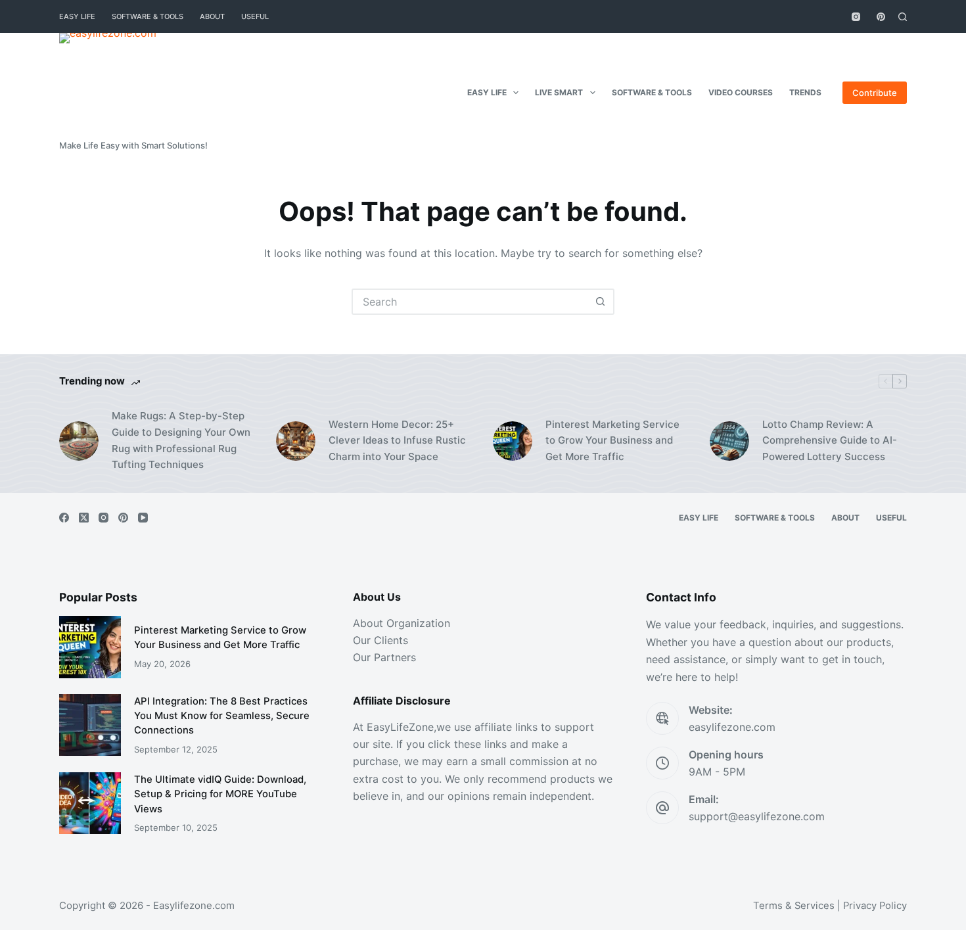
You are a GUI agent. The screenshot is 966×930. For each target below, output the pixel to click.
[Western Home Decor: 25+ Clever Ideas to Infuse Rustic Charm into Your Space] (295, 441)
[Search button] (600, 302)
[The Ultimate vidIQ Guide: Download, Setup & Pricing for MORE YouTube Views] (90, 803)
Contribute (874, 92)
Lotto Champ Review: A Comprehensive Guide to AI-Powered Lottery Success (829, 440)
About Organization (401, 623)
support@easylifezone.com (757, 816)
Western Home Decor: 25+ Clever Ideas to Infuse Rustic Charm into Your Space (397, 440)
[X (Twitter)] (84, 518)
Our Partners (384, 657)
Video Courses (740, 92)
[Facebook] (64, 518)
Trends (805, 92)
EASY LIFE (77, 16)
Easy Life (487, 92)
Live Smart (559, 92)
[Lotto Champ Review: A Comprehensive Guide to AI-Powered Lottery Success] (729, 441)
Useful (255, 16)
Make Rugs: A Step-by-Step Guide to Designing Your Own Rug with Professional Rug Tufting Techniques (181, 440)
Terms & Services (794, 906)
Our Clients (380, 640)
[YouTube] (143, 518)
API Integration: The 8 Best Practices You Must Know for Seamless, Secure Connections (222, 716)
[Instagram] (856, 16)
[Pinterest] (881, 16)
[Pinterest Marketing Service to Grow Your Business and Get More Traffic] (512, 441)
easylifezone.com (732, 726)
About (212, 16)
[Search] (902, 16)
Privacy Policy (875, 906)
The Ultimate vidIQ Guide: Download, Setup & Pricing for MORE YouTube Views (220, 794)
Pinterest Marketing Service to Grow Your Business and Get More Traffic (612, 440)
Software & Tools (147, 16)
